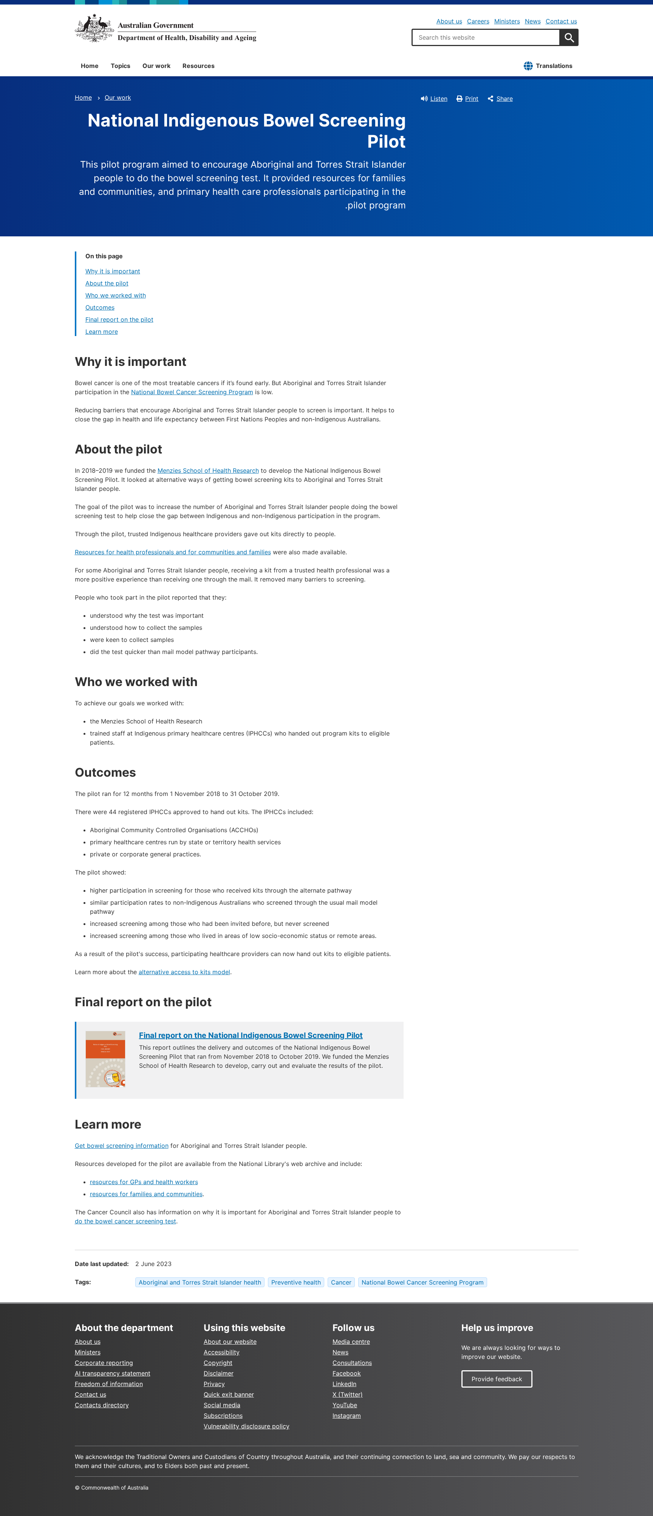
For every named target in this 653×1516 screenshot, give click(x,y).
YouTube (345, 1405)
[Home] (165, 28)
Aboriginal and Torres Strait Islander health (200, 1282)
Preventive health (296, 1282)
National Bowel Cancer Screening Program (192, 392)
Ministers (507, 21)
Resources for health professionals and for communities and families (173, 552)
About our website (230, 1341)
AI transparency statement (112, 1373)
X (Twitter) (348, 1394)
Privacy (214, 1384)
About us (449, 21)
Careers (478, 21)
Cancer (341, 1282)
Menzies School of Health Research (208, 470)
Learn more (101, 331)
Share (505, 98)
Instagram (347, 1415)
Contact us (561, 21)
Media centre (351, 1341)
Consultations (352, 1362)
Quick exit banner (229, 1394)
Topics (120, 65)
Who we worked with (115, 295)
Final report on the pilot (119, 319)
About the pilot (106, 283)
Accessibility (222, 1352)
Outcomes (100, 307)
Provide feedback (497, 1379)
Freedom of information (109, 1384)
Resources (199, 65)
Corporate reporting (104, 1362)
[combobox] (486, 37)
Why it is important (112, 271)
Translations (554, 65)
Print (471, 98)
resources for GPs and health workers (144, 1182)
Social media (222, 1405)
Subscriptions (223, 1415)
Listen (438, 98)
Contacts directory (102, 1405)
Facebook (347, 1373)
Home (90, 65)
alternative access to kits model (184, 972)
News (533, 21)
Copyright (218, 1362)
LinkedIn (344, 1384)
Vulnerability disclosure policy (246, 1426)
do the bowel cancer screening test (125, 1221)
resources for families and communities (146, 1194)
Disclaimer (219, 1373)
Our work (156, 65)
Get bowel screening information (122, 1145)
